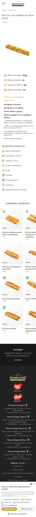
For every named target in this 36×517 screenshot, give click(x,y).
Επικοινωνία (18, 466)
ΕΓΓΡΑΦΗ (18, 360)
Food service (12, 10)
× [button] (34, 484)
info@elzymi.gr (25, 413)
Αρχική (4, 10)
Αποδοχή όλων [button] (9, 509)
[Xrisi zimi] (18, 387)
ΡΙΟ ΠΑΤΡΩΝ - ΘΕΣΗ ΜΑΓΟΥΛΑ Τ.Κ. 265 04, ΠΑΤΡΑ (18, 444)
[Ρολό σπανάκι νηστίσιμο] (12, 286)
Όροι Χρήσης (18, 477)
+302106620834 (12, 424)
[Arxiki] (18, 3)
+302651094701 (11, 436)
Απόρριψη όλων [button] (26, 509)
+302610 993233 (12, 447)
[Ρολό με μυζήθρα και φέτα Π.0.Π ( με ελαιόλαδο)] (12, 219)
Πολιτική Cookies (18, 470)
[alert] (18, 499)
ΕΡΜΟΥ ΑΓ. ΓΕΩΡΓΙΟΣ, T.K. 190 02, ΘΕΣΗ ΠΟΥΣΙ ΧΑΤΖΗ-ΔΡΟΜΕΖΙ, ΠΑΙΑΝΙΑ (18, 421)
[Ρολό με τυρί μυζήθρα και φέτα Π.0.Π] (12, 254)
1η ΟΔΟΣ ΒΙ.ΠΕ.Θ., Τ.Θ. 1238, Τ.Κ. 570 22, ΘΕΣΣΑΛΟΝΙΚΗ (18, 409)
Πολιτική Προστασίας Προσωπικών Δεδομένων (18, 473)
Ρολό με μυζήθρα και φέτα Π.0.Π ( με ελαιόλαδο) (12, 233)
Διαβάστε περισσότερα (20, 496)
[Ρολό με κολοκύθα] (12, 315)
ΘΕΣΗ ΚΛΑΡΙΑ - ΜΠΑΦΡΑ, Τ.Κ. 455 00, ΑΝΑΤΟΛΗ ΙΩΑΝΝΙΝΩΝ (18, 433)
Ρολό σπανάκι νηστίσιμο (11, 299)
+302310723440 (13, 413)
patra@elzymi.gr (25, 447)
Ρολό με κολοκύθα (9, 328)
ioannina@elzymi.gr (25, 436)
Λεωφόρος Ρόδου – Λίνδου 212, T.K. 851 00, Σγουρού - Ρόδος (18, 456)
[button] (18, 514)
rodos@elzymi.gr (25, 459)
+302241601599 (12, 459)
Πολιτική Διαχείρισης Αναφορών (18, 480)
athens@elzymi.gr (25, 424)
